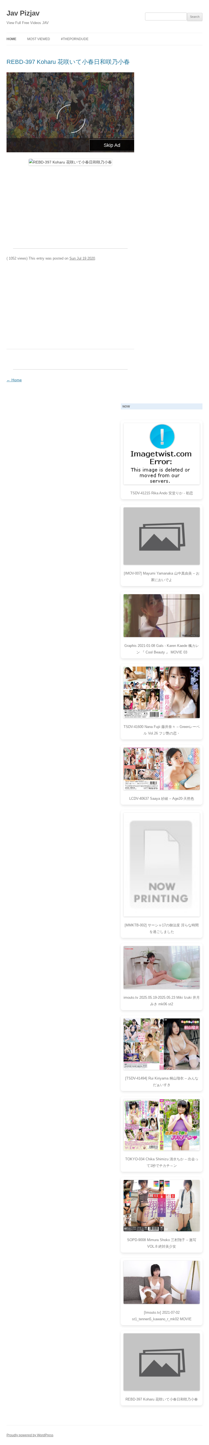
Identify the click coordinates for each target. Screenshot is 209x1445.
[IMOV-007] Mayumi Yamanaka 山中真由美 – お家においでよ (161, 576)
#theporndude (74, 39)
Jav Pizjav (23, 13)
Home (11, 39)
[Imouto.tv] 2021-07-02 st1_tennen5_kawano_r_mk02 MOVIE (162, 1315)
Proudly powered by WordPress (30, 1435)
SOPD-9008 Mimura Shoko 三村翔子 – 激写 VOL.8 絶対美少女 (161, 1243)
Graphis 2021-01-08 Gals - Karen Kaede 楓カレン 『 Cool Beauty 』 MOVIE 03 (161, 649)
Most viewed (38, 39)
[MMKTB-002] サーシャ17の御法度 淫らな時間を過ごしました (162, 928)
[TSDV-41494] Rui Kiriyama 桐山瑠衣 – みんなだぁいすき (161, 1081)
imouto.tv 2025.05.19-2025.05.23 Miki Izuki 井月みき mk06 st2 (162, 1000)
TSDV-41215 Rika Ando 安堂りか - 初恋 (161, 493)
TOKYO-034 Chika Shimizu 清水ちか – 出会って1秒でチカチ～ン (161, 1162)
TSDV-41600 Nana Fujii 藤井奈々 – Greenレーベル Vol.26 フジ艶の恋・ (162, 730)
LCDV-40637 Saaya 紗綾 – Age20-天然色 (161, 798)
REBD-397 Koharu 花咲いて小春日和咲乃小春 (68, 61)
